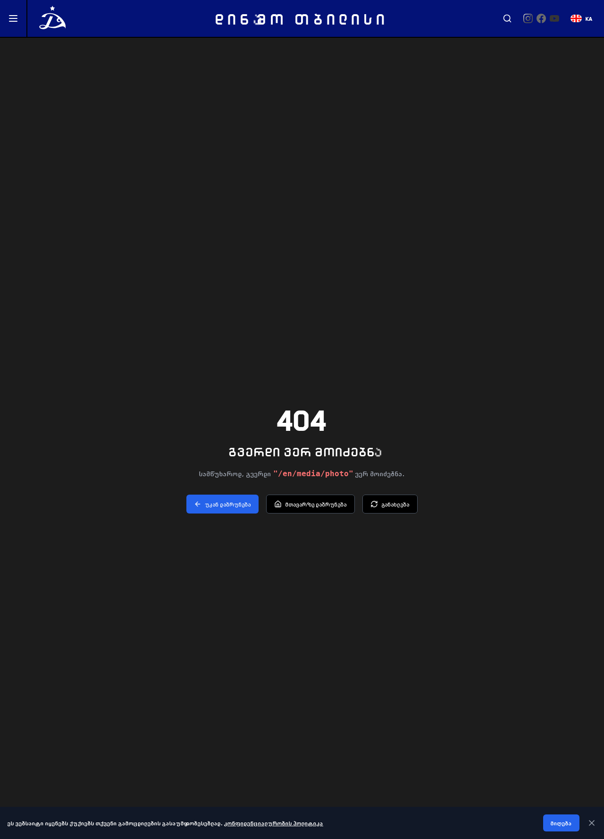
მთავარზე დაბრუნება (316, 504)
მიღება (561, 823)
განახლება (396, 504)
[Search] (507, 18)
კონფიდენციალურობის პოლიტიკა (273, 823)
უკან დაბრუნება (228, 504)
